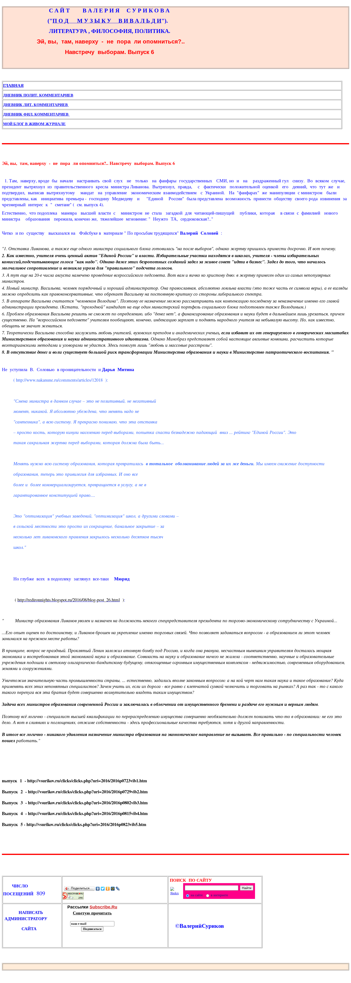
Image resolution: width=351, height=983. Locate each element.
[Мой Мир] (112, 889)
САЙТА (20, 928)
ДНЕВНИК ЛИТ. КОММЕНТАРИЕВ (36, 104)
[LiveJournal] (117, 889)
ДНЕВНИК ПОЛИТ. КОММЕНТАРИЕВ (38, 95)
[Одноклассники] (107, 889)
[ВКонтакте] (97, 889)
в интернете (219, 895)
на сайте (196, 895)
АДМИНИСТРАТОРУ (27, 918)
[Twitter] (102, 889)
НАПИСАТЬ (26, 912)
